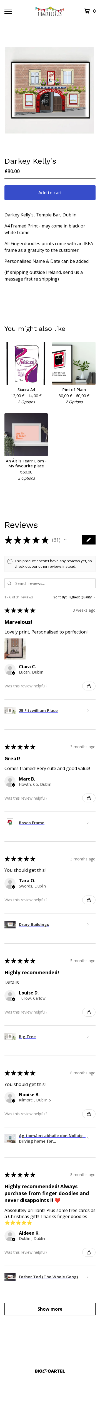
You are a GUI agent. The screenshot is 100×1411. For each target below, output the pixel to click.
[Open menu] (7, 11)
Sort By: (60, 597)
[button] (65, 539)
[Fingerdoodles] (50, 10)
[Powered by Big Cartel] (50, 1371)
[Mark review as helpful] (89, 686)
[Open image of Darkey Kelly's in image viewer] (50, 89)
